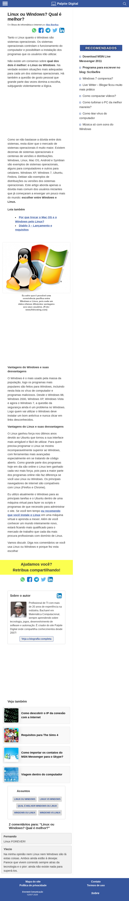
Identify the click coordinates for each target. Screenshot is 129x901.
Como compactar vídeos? (99, 96)
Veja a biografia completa (36, 639)
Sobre (95, 893)
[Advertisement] (36, 113)
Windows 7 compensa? (98, 78)
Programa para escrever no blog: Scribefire (99, 70)
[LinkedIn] (59, 595)
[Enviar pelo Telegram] (47, 30)
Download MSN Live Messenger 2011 (95, 59)
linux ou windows (24, 799)
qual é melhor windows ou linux (37, 806)
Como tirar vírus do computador (93, 116)
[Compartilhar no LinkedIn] (61, 30)
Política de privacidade (33, 885)
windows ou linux (24, 812)
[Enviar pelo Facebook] (41, 30)
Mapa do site (33, 881)
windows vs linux (50, 812)
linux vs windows (50, 799)
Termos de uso (96, 885)
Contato (96, 881)
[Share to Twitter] (54, 30)
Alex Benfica (52, 24)
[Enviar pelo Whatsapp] (34, 30)
